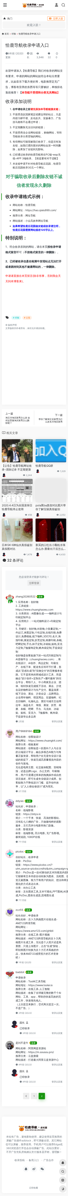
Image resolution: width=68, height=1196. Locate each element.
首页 (7, 33)
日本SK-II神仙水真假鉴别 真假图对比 (17, 547)
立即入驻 (58, 18)
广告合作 (49, 1160)
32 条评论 (15, 560)
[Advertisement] (34, 365)
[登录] (56, 5)
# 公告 (27, 317)
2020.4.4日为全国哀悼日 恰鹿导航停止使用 (17, 507)
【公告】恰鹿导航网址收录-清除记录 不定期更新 (17, 467)
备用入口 (34, 1160)
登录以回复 (57, 721)
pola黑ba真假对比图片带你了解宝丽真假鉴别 (51, 507)
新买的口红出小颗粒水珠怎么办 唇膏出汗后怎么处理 (51, 547)
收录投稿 (20, 1160)
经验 (14, 33)
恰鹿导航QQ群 (44, 465)
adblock (26, 1140)
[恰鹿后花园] (34, 5)
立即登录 (34, 583)
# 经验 (16, 317)
